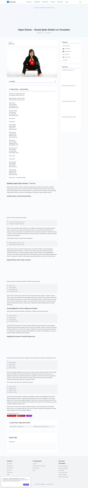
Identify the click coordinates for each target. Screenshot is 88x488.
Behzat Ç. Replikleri (62, 474)
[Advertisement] (44, 18)
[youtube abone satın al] (70, 76)
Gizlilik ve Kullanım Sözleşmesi (39, 465)
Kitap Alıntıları (60, 1)
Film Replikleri (37, 1)
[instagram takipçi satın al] (70, 92)
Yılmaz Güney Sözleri (62, 472)
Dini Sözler (53, 1)
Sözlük (66, 1)
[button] (32, 62)
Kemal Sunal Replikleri (63, 465)
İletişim (34, 470)
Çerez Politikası (36, 468)
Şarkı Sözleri (29, 1)
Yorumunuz (12, 441)
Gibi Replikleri (61, 470)
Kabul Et (26, 484)
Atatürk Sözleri (45, 1)
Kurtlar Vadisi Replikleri (63, 468)
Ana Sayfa (36, 7)
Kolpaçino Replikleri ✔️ (63, 476)
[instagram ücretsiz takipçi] (70, 107)
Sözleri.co (43, 484)
